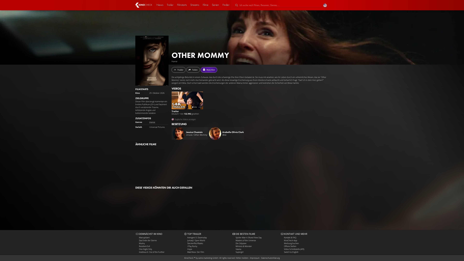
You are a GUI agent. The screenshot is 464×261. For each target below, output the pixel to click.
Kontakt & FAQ (290, 237)
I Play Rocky (192, 246)
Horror (152, 122)
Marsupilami (144, 237)
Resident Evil (144, 246)
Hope (189, 249)
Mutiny (142, 243)
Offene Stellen (290, 246)
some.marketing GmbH (208, 258)
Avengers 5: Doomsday (197, 237)
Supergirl (239, 252)
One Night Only (145, 249)
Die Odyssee (241, 243)
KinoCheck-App (290, 240)
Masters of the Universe (246, 240)
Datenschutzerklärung (270, 258)
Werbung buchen (291, 243)
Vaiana (238, 249)
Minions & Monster (244, 246)
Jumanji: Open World (196, 240)
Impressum (255, 258)
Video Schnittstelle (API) (294, 249)
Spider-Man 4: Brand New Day (249, 237)
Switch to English (291, 252)
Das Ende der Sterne (148, 240)
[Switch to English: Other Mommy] (325, 5)
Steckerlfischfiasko (195, 243)
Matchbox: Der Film (195, 252)
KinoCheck (188, 258)
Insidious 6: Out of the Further (151, 252)
